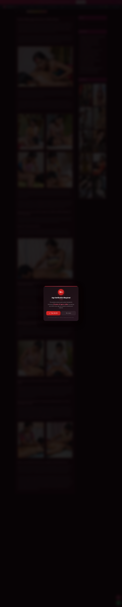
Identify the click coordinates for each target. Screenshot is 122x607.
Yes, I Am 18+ (54, 313)
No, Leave (68, 313)
